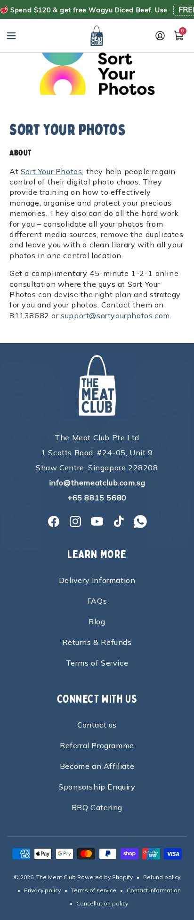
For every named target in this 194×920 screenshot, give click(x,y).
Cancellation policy (102, 903)
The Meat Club (56, 877)
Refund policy (161, 877)
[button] (11, 35)
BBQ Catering (97, 807)
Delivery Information (97, 580)
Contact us (97, 724)
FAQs (97, 601)
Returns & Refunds (96, 642)
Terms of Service (97, 662)
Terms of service (93, 890)
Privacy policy (42, 890)
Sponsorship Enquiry (96, 786)
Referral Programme (97, 745)
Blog (97, 621)
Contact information (154, 890)
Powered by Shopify (105, 877)
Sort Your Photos (51, 171)
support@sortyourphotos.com (115, 315)
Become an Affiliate (97, 766)
